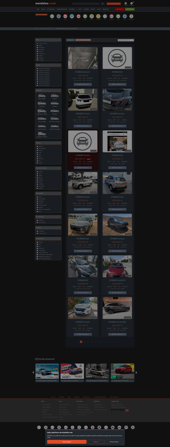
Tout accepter (67, 441)
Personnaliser (114, 441)
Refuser (96, 441)
